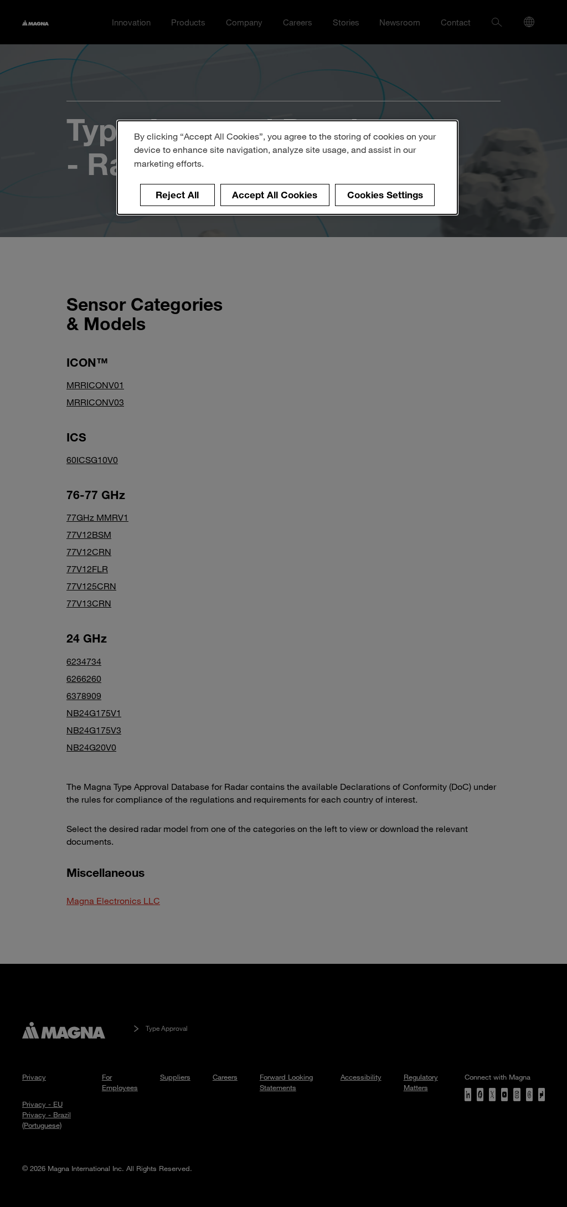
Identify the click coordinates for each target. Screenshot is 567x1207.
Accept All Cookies (274, 195)
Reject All (177, 195)
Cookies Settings (385, 195)
